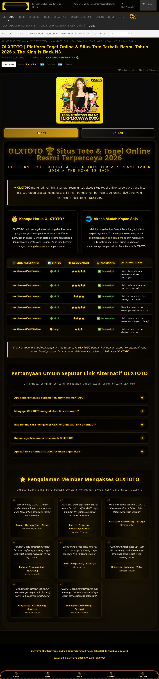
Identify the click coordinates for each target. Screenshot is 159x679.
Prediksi (111, 676)
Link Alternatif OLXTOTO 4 (26, 307)
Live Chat (143, 676)
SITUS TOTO (21, 34)
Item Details (8, 64)
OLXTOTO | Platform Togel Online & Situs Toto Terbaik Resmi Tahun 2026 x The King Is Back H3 (94, 41)
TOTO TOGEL (8, 34)
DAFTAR (118, 133)
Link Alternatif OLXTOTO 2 (26, 285)
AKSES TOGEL (67, 34)
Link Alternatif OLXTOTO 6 (26, 329)
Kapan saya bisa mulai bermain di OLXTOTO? (79, 438)
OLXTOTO (18, 57)
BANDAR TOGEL (36, 34)
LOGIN (41, 133)
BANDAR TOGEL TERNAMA (14, 41)
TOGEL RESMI (98, 34)
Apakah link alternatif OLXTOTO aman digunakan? (79, 451)
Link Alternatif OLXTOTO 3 (26, 296)
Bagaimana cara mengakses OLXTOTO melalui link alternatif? (79, 424)
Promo (16, 676)
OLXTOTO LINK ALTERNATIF (19, 25)
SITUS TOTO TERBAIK (39, 41)
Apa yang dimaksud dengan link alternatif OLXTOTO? (79, 397)
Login (47, 676)
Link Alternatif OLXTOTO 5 (26, 318)
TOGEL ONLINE (52, 34)
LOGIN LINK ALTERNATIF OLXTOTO (61, 25)
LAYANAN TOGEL (83, 34)
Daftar (79, 676)
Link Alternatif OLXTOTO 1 (26, 271)
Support (68, 64)
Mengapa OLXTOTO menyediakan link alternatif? (79, 411)
